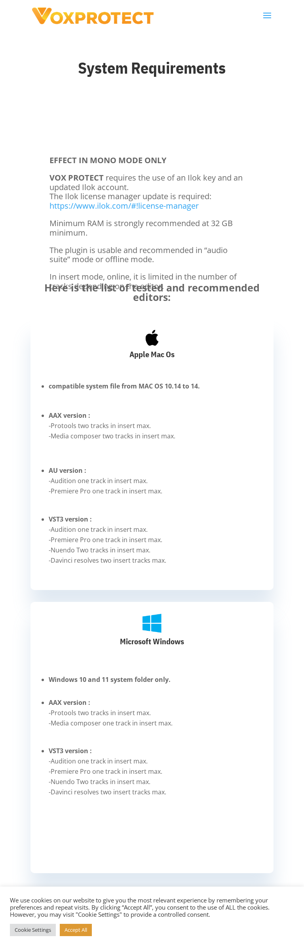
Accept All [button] (76, 929)
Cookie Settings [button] (33, 929)
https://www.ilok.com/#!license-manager (124, 205)
